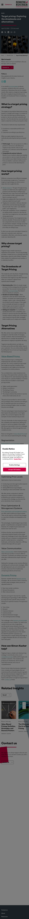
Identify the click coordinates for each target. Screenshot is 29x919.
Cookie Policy (17, 459)
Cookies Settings (14, 465)
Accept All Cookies (14, 469)
